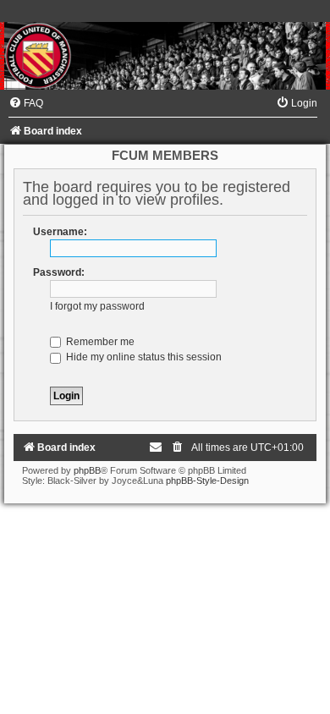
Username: (60, 232)
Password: (59, 272)
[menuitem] (25, 103)
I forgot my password (97, 306)
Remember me (99, 342)
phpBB (87, 470)
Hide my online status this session (142, 357)
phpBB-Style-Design (207, 480)
